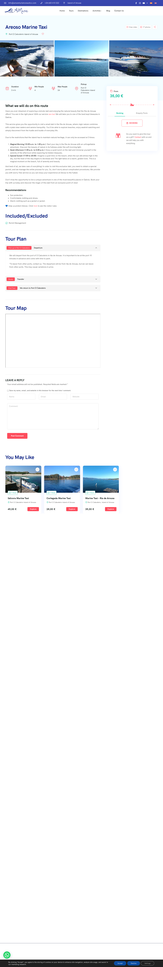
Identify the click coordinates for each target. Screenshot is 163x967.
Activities (96, 10)
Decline (133, 963)
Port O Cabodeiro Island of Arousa (23, 34)
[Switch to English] (155, 3)
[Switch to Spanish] (151, 3)
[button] (7, 955)
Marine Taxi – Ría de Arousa (99, 498)
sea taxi (52, 114)
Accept (120, 963)
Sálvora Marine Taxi (18, 498)
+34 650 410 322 (52, 3)
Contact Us (119, 10)
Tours (71, 10)
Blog (108, 10)
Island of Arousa (74, 3)
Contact (138, 137)
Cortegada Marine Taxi (59, 498)
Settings (148, 963)
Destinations (83, 10)
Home (62, 10)
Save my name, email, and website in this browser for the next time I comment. (40, 390)
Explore (33, 509)
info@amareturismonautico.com (22, 3)
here (35, 206)
